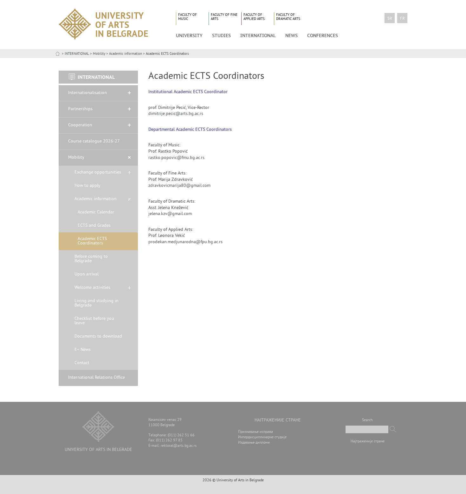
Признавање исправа (255, 432)
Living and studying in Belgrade (96, 303)
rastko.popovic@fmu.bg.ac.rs (176, 158)
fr (402, 18)
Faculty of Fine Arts (224, 17)
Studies (221, 35)
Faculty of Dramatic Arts (288, 17)
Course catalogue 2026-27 (94, 141)
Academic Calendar (96, 212)
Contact (81, 363)
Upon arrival (86, 274)
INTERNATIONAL (77, 54)
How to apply (87, 185)
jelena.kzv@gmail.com (170, 214)
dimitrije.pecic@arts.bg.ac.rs (175, 114)
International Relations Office (96, 377)
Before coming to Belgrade (91, 259)
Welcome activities (92, 287)
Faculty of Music (187, 17)
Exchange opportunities (97, 172)
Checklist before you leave (94, 321)
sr (389, 18)
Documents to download (98, 336)
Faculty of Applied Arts (254, 17)
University (189, 35)
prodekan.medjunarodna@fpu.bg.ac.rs (185, 242)
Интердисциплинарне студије (262, 437)
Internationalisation (87, 93)
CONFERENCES (322, 35)
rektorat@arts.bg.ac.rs (179, 446)
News (291, 35)
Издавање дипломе (254, 442)
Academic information (125, 54)
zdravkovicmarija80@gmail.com (179, 185)
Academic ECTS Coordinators (92, 241)
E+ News (82, 349)
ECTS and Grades (94, 225)
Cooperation (80, 125)
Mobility (99, 54)
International (258, 35)
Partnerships (80, 109)
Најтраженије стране (368, 441)
